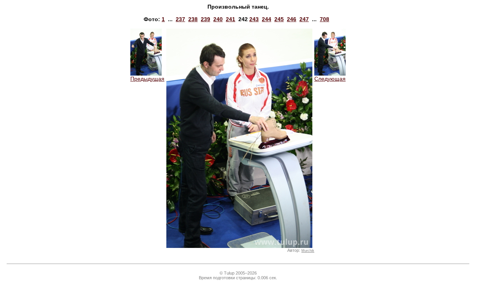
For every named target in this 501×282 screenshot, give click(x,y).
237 (180, 19)
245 (279, 19)
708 (324, 19)
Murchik (307, 251)
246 (291, 19)
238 (193, 19)
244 (266, 19)
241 (230, 19)
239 (205, 19)
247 (304, 19)
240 (218, 19)
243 (254, 19)
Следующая (330, 79)
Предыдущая (147, 79)
